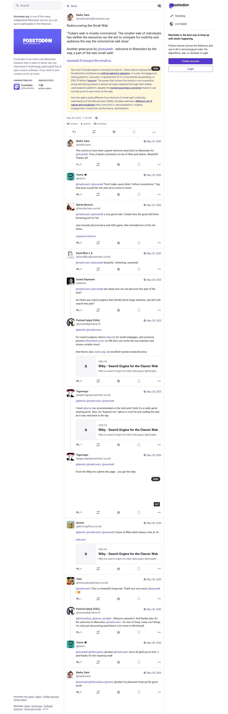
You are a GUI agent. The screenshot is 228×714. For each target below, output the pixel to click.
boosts (72, 123)
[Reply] (74, 132)
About (31, 696)
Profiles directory (51, 696)
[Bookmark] (134, 132)
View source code (32, 709)
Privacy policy (20, 699)
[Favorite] (114, 132)
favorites (100, 123)
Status (38, 696)
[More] (154, 132)
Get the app (36, 706)
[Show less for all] (159, 6)
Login (190, 68)
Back (74, 6)
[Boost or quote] (94, 132)
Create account (190, 61)
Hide (155, 68)
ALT (157, 504)
